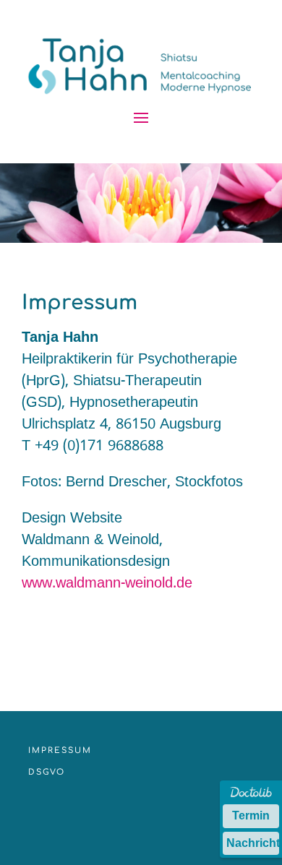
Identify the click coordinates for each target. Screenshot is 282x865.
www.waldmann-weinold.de (107, 584)
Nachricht (252, 843)
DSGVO (46, 772)
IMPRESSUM (60, 750)
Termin (251, 815)
